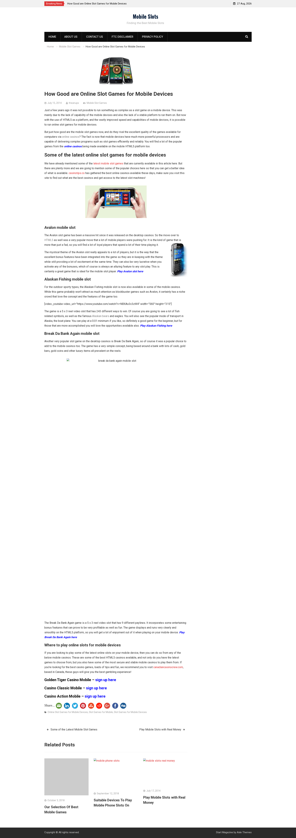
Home (52, 36)
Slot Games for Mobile (101, 712)
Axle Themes (244, 832)
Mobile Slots (145, 16)
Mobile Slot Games (97, 103)
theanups (74, 103)
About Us (70, 36)
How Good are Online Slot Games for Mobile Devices (97, 3)
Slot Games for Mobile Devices (130, 712)
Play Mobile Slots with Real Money (160, 729)
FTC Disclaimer (122, 36)
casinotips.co (77, 173)
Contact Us (94, 36)
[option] (98, 3)
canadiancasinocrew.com (168, 667)
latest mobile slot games (108, 163)
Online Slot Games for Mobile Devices (68, 712)
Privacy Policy (152, 36)
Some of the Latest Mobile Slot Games (74, 729)
